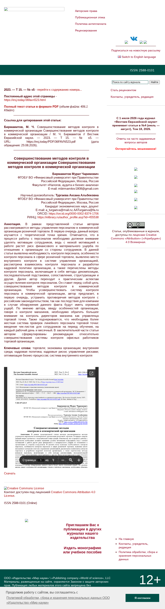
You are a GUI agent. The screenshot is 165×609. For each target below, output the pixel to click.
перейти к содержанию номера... (59, 89)
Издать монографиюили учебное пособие (82, 550)
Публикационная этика (90, 17)
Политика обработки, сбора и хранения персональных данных (138, 555)
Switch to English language (138, 56)
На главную (126, 538)
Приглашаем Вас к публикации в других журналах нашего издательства (82, 531)
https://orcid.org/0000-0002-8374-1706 (74, 213)
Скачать (9, 473)
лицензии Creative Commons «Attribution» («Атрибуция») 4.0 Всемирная (136, 238)
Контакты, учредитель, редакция (132, 96)
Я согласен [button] (142, 598)
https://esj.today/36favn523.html (25, 100)
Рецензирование (86, 30)
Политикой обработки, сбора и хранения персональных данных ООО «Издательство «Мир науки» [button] (58, 600)
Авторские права (86, 10)
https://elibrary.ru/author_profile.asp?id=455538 (68, 217)
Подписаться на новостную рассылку (135, 50)
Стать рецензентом (123, 90)
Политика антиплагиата (90, 23)
